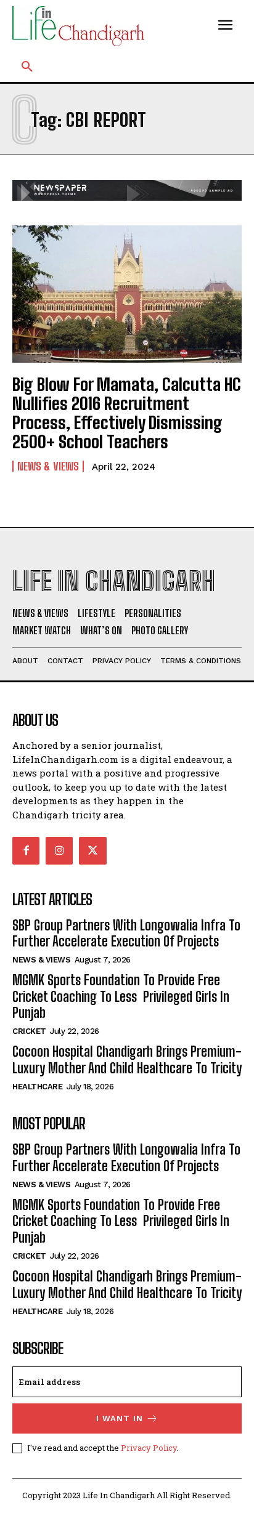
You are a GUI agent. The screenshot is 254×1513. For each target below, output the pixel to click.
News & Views (48, 466)
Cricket (29, 1031)
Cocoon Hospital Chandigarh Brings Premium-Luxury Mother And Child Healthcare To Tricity (127, 1059)
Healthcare (37, 1086)
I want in (119, 1418)
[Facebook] (25, 850)
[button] (27, 67)
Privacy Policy (149, 1447)
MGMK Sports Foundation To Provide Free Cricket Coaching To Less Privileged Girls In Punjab (120, 996)
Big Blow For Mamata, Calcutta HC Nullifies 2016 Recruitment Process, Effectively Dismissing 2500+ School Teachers (126, 412)
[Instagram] (59, 850)
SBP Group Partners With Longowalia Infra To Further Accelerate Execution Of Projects (126, 933)
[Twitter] (92, 850)
